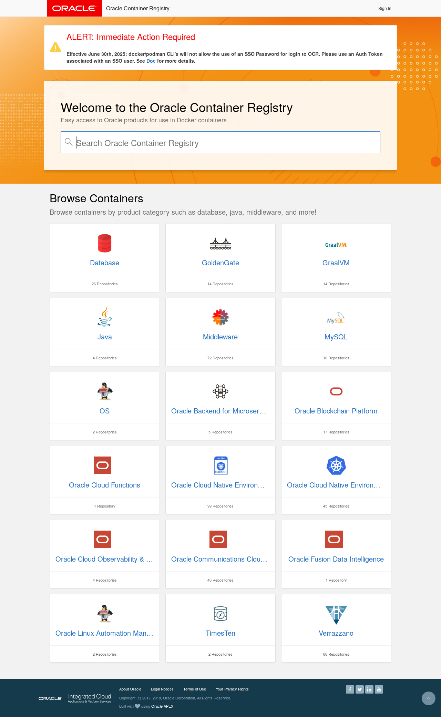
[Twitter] (360, 689)
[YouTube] (379, 689)
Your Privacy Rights (232, 689)
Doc (151, 60)
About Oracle (130, 689)
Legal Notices (162, 689)
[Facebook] (350, 689)
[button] (385, 8)
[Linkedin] (369, 689)
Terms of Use (194, 689)
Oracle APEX (162, 706)
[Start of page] (428, 698)
